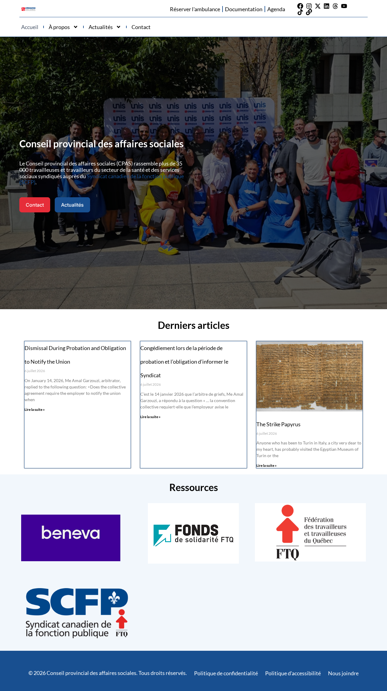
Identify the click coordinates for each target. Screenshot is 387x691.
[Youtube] (344, 6)
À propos (59, 27)
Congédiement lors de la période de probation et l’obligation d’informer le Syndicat (184, 361)
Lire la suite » (34, 409)
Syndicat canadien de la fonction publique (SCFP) (101, 179)
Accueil (29, 27)
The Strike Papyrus (278, 424)
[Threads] (335, 6)
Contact (141, 27)
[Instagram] (309, 6)
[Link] (309, 12)
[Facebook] (300, 6)
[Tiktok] (300, 12)
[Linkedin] (327, 6)
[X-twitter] (318, 6)
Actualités (101, 27)
